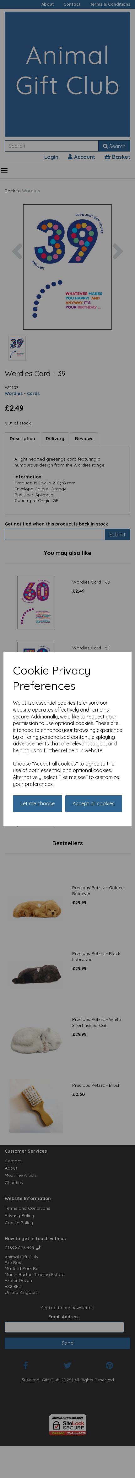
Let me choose (37, 803)
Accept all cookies (94, 803)
